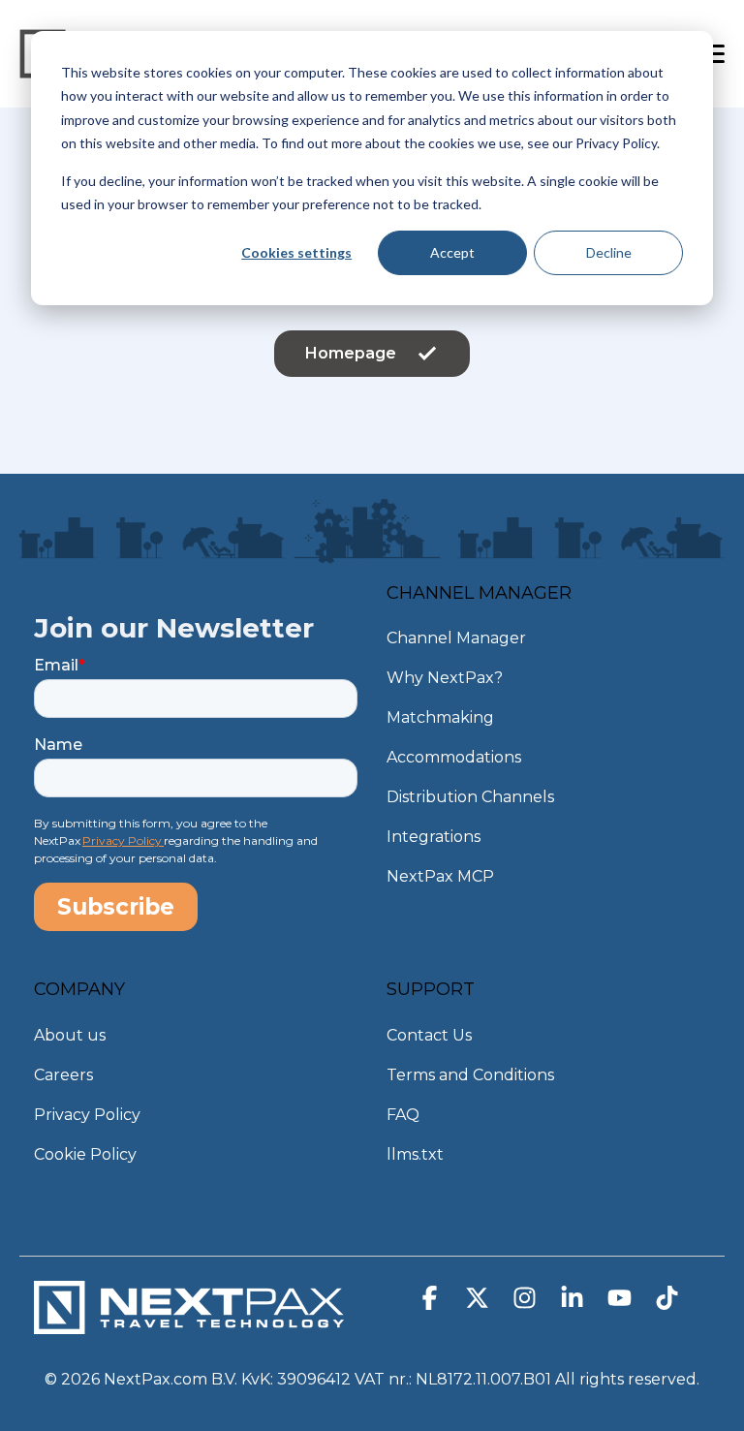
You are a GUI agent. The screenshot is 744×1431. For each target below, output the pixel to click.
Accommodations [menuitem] (454, 757)
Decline (609, 252)
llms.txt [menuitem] (415, 1154)
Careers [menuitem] (63, 1075)
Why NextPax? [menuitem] (445, 678)
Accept (452, 252)
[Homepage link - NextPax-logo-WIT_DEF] (189, 1324)
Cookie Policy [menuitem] (85, 1154)
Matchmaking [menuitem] (440, 717)
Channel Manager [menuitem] (456, 638)
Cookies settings (296, 252)
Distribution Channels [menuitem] (470, 797)
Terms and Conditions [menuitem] (470, 1075)
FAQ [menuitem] (403, 1114)
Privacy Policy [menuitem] (87, 1114)
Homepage (350, 353)
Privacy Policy (123, 840)
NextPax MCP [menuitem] (440, 876)
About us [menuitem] (70, 1035)
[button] (431, 1302)
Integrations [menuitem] (433, 836)
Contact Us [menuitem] (429, 1035)
